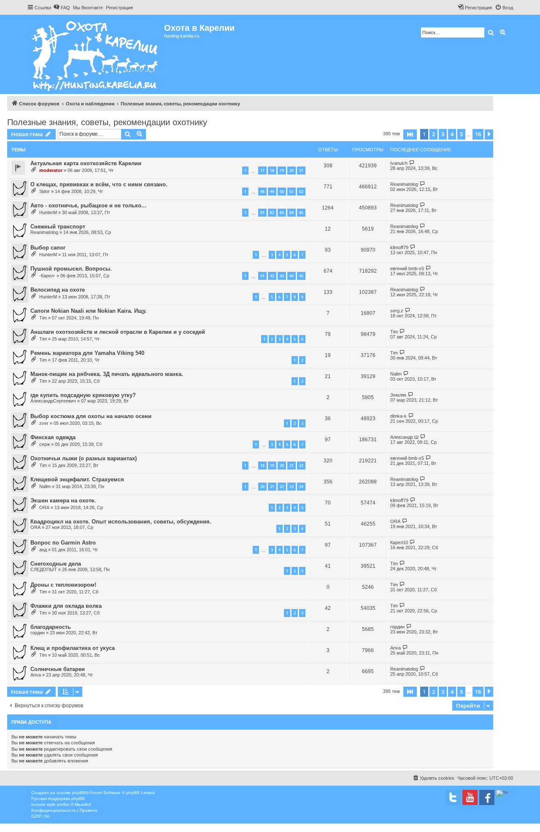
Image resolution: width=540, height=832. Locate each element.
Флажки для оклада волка (66, 606)
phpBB (79, 792)
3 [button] (442, 134)
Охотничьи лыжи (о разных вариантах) (83, 458)
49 (272, 191)
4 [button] (452, 134)
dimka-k (398, 416)
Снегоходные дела (55, 564)
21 (301, 170)
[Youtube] (470, 797)
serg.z (396, 310)
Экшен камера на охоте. (63, 500)
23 (291, 486)
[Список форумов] (95, 54)
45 (301, 276)
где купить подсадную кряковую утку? (83, 395)
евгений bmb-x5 (407, 268)
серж (44, 444)
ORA (44, 507)
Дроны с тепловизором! (63, 585)
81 (262, 212)
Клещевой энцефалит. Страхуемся (77, 479)
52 (301, 191)
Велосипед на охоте (57, 290)
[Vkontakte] (453, 797)
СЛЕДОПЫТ (43, 569)
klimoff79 (399, 247)
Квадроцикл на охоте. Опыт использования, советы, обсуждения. (120, 521)
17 (262, 170)
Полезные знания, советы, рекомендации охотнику (107, 122)
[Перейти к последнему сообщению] (412, 163)
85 (301, 212)
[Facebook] (486, 797)
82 (272, 212)
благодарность (50, 627)
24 (301, 486)
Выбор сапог (47, 247)
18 (272, 170)
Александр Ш (404, 437)
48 (262, 191)
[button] (410, 134)
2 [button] (433, 134)
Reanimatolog (404, 184)
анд (43, 549)
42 (272, 276)
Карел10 (399, 542)
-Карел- (47, 275)
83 (282, 212)
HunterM (48, 212)
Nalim (396, 373)
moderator (50, 170)
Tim (43, 317)
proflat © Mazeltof (74, 804)
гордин (37, 632)
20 (291, 170)
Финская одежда (53, 437)
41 (262, 276)
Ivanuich (399, 163)
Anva (395, 647)
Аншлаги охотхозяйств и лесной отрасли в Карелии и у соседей (117, 332)
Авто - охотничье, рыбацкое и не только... (88, 205)
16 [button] (478, 134)
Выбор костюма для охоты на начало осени (90, 416)
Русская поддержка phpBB (58, 798)
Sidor (44, 191)
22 (301, 465)
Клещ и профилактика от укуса (72, 648)
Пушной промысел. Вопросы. (71, 269)
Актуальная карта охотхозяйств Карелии (85, 163)
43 (282, 276)
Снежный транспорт (57, 226)
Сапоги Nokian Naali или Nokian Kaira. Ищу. (88, 311)
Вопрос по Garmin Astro (63, 542)
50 (282, 191)
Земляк (398, 394)
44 (291, 276)
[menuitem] (61, 8)
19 (282, 170)
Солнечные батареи (57, 669)
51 (291, 191)
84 (291, 212)
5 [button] (461, 134)
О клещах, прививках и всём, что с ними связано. (98, 184)
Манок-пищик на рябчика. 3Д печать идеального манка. (106, 374)
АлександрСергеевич (53, 400)
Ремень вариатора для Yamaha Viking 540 (87, 353)
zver (44, 423)
